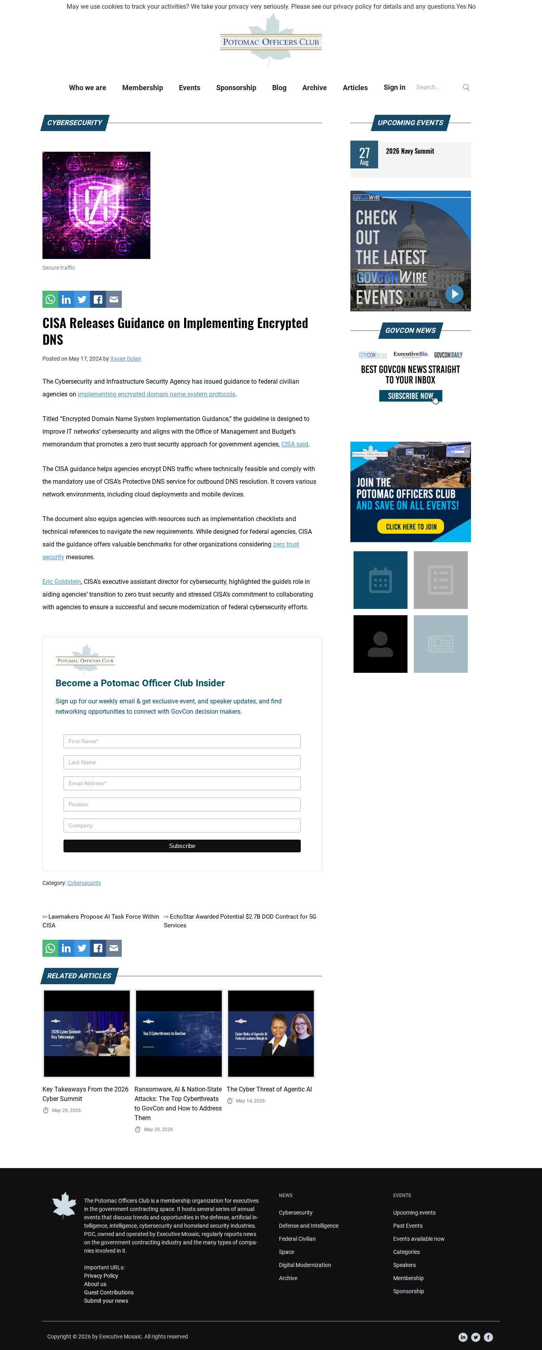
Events (189, 87)
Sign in (395, 87)
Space (286, 1252)
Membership (142, 87)
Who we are (87, 87)
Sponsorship (236, 87)
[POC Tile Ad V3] (410, 492)
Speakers (404, 1265)
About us (95, 1284)
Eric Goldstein (61, 581)
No (472, 6)
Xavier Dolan (125, 358)
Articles (355, 87)
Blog (279, 87)
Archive (314, 87)
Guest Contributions (109, 1292)
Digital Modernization (305, 1265)
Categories (406, 1252)
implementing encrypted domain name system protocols (156, 394)
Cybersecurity (84, 883)
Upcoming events (414, 1212)
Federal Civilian (297, 1239)
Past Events (408, 1226)
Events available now (419, 1239)
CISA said (294, 444)
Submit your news (106, 1301)
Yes (461, 6)
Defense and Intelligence (308, 1226)
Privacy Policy (101, 1276)
